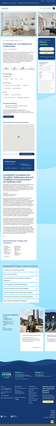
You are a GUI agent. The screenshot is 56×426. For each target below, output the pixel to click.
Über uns (43, 1)
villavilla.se (53, 412)
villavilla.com (52, 415)
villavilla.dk (53, 410)
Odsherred (17, 40)
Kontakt (53, 4)
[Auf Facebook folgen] (15, 399)
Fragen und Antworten (50, 1)
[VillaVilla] (4, 8)
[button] (18, 137)
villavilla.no (52, 414)
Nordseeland (11, 40)
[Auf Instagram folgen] (16, 399)
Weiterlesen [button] (17, 62)
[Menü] (54, 8)
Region (7, 40)
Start (4, 40)
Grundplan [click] (9, 116)
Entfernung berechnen (27, 154)
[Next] (34, 24)
